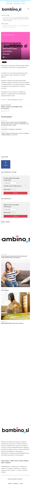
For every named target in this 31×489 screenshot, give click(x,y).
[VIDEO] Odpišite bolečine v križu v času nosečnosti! (12, 323)
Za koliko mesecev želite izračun (12, 186)
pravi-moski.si (11, 470)
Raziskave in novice (17, 99)
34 (28, 18)
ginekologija (17, 3)
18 (3, 18)
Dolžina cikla (7, 189)
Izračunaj (15, 193)
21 (8, 18)
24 (12, 18)
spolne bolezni (9, 3)
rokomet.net (23, 466)
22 (9, 18)
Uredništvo (10, 483)
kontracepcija (9, 1)
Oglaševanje (15, 483)
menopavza (23, 1)
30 (21, 18)
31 (23, 18)
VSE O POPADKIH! (5, 290)
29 (20, 18)
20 (6, 18)
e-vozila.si (19, 470)
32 (24, 18)
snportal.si (4, 468)
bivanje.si (10, 468)
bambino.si (17, 468)
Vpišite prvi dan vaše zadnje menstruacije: (11, 205)
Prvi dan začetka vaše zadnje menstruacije (11, 179)
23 (11, 18)
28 (18, 18)
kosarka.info (15, 466)
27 (17, 18)
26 (15, 18)
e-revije (23, 3)
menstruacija (16, 1)
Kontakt (21, 483)
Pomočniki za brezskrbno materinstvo (11, 129)
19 (4, 18)
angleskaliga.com (5, 466)
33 (26, 18)
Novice (9, 99)
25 (14, 18)
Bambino (8, 57)
